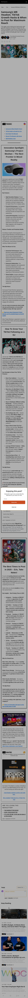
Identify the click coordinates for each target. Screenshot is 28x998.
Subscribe (14, 502)
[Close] (25, 490)
